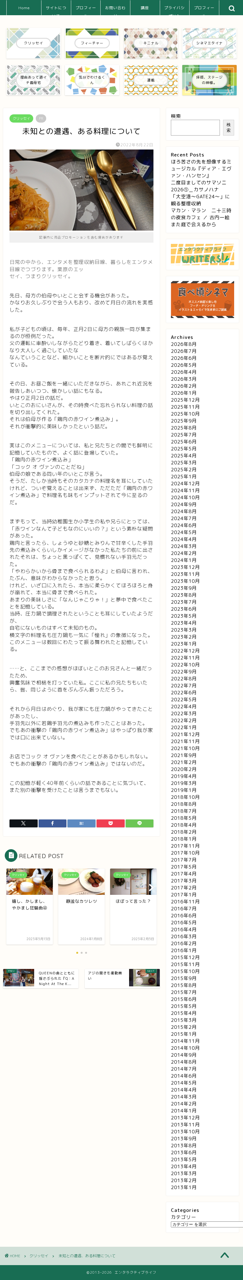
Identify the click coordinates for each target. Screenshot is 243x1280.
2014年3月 (184, 1096)
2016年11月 (185, 901)
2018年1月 (184, 839)
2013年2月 (184, 1180)
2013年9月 (184, 1138)
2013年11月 (185, 1124)
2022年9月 (184, 671)
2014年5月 (184, 1082)
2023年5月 (184, 616)
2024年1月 (184, 560)
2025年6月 (184, 441)
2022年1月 (184, 727)
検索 (176, 116)
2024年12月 (185, 483)
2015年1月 (184, 1034)
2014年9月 (184, 1055)
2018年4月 (184, 825)
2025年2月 (184, 469)
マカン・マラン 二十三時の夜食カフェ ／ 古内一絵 (201, 214)
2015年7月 (184, 992)
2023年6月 (184, 609)
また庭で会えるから (193, 224)
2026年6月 (184, 358)
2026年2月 (184, 386)
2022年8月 (184, 678)
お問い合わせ (115, 10)
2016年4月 (184, 929)
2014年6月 (184, 1076)
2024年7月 (184, 518)
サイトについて (56, 10)
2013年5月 (184, 1159)
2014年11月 (185, 1041)
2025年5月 (184, 448)
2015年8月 (184, 985)
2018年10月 (185, 797)
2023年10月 (185, 581)
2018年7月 (184, 811)
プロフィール (86, 10)
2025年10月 (185, 414)
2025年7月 (184, 434)
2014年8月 (184, 1062)
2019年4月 (184, 776)
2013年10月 (185, 1131)
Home (24, 7)
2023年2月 (184, 637)
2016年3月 (184, 936)
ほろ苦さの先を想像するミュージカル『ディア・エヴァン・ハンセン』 (201, 168)
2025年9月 (184, 420)
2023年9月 (184, 588)
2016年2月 (184, 943)
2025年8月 (184, 427)
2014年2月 (184, 1103)
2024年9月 (184, 504)
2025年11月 (185, 407)
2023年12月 (185, 567)
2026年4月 (184, 372)
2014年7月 (184, 1069)
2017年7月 (184, 860)
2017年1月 (184, 894)
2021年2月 (184, 762)
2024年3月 (184, 546)
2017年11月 (185, 846)
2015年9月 (184, 978)
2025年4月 (184, 455)
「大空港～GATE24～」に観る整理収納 (200, 200)
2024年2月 (184, 553)
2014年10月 (185, 1048)
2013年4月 (184, 1166)
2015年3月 (184, 1020)
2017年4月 (184, 873)
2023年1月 (184, 643)
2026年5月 (184, 365)
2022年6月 (184, 692)
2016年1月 (184, 950)
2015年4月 (184, 1013)
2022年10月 (185, 664)
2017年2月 (184, 887)
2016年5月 (184, 922)
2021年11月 (185, 741)
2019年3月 (184, 783)
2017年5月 (184, 866)
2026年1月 (184, 393)
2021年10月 (185, 748)
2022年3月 (184, 713)
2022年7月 (184, 685)
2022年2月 (184, 720)
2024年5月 (184, 532)
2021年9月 (184, 755)
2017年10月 (185, 853)
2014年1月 (184, 1110)
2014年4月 (184, 1089)
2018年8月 (184, 804)
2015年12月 (185, 957)
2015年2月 (184, 1027)
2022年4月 (184, 706)
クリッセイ (21, 118)
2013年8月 (184, 1145)
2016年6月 (184, 915)
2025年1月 (184, 476)
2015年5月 (184, 1006)
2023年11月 (185, 574)
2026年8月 (184, 344)
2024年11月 (185, 490)
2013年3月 (184, 1173)
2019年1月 (184, 790)
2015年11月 (185, 964)
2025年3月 (184, 462)
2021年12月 (185, 734)
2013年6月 (184, 1152)
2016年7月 (184, 908)
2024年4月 (184, 539)
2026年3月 (184, 379)
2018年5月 (184, 818)
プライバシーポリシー (174, 10)
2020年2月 (184, 769)
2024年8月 (184, 511)
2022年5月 (184, 699)
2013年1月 (184, 1187)
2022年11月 (185, 657)
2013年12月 (185, 1117)
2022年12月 (185, 650)
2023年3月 (184, 630)
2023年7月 (184, 602)
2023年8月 (184, 595)
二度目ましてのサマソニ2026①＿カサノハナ (199, 186)
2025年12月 (185, 400)
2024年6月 (184, 525)
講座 (145, 7)
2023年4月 (184, 623)
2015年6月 (184, 999)
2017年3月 (184, 880)
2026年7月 (184, 351)
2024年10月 (185, 497)
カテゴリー (183, 1217)
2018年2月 (184, 832)
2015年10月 (185, 971)
